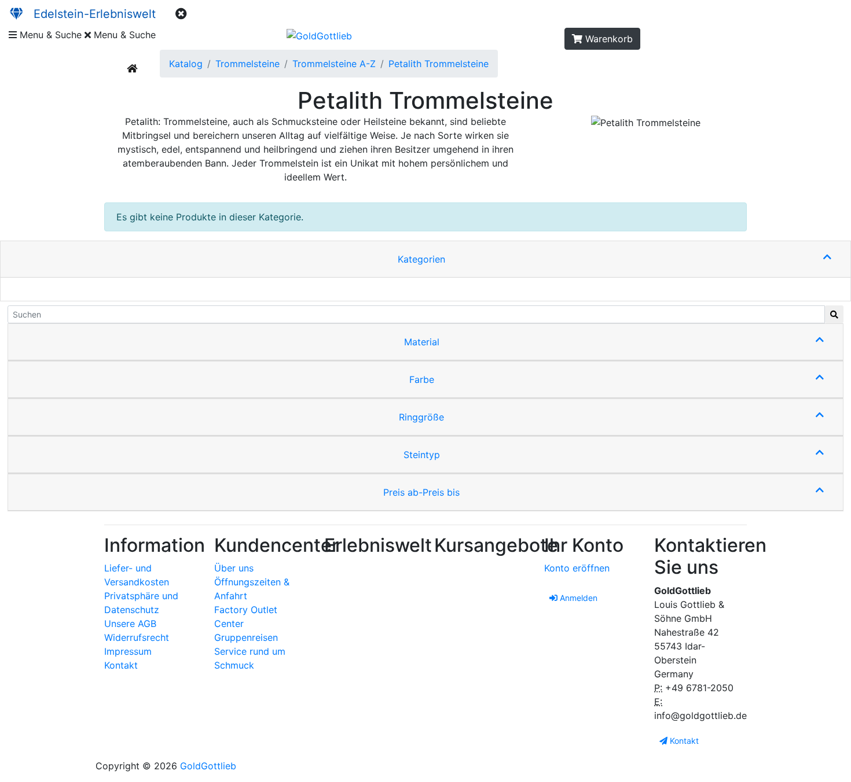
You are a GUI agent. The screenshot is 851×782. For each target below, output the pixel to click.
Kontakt (121, 665)
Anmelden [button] (577, 598)
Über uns (234, 568)
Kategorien (421, 259)
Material (421, 342)
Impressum (128, 651)
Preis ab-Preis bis (421, 492)
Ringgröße (421, 417)
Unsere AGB (130, 623)
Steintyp (422, 454)
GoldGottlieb (208, 766)
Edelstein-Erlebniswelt (89, 14)
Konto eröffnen (577, 568)
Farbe (421, 379)
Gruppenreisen (246, 637)
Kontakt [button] (683, 741)
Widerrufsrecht (136, 637)
